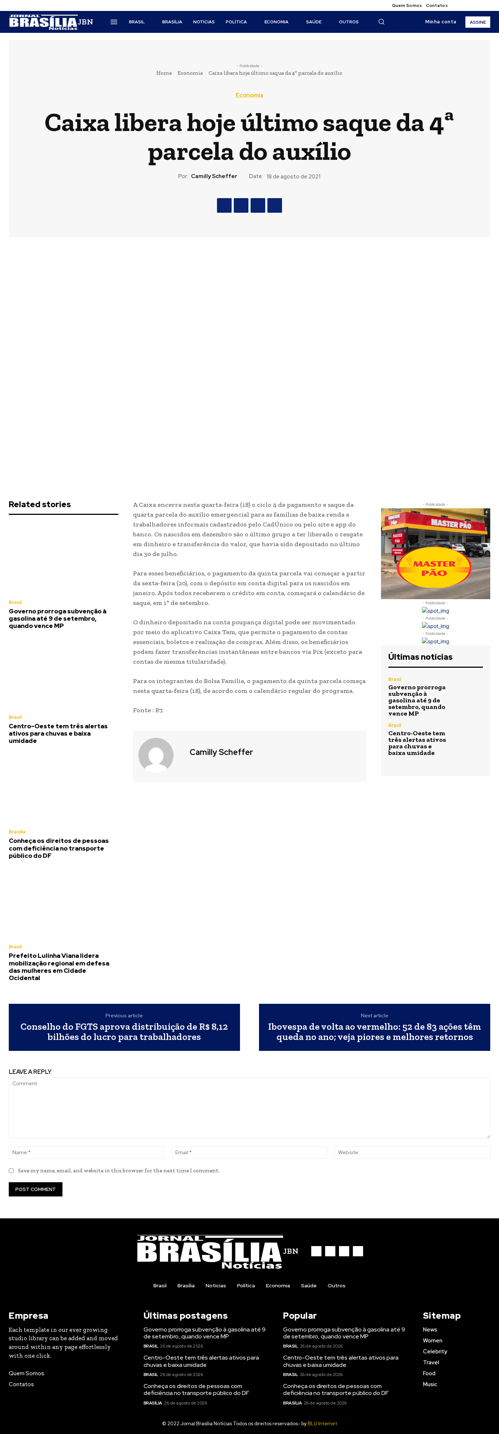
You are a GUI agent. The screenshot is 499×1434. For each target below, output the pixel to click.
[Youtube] (485, 5)
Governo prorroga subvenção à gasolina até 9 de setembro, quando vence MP (57, 618)
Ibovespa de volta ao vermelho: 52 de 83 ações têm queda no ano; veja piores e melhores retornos (374, 1031)
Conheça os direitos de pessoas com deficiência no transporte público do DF (59, 848)
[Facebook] (459, 5)
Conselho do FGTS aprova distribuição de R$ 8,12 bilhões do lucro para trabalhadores (124, 1031)
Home (164, 73)
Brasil (15, 602)
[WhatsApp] (274, 205)
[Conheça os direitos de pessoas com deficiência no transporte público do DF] (63, 789)
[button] (381, 21)
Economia (190, 73)
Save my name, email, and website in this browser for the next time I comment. (119, 1170)
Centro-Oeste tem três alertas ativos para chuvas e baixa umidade (58, 733)
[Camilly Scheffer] (160, 755)
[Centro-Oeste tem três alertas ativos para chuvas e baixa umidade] (63, 674)
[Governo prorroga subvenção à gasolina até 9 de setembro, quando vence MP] (63, 559)
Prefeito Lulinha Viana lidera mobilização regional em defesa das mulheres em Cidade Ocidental (59, 967)
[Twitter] (477, 5)
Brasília (17, 831)
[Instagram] (468, 5)
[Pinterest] (258, 205)
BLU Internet (322, 1423)
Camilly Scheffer (214, 176)
